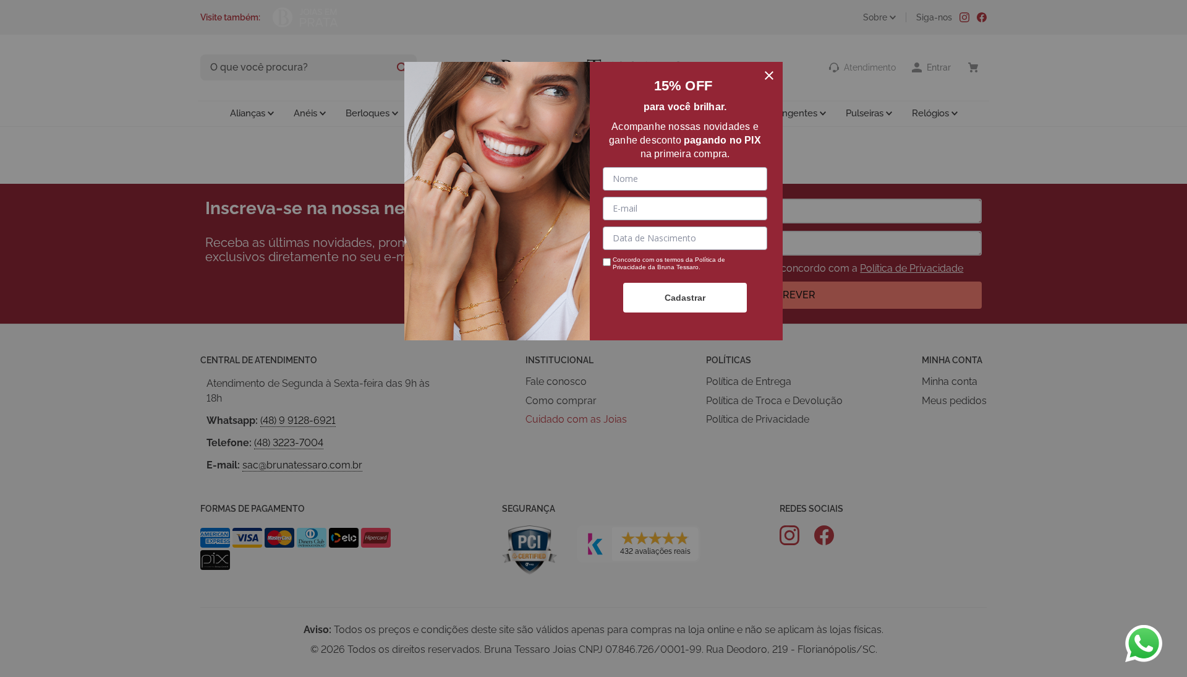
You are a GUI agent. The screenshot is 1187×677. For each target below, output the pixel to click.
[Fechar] (769, 75)
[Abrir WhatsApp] (1143, 643)
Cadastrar (685, 298)
